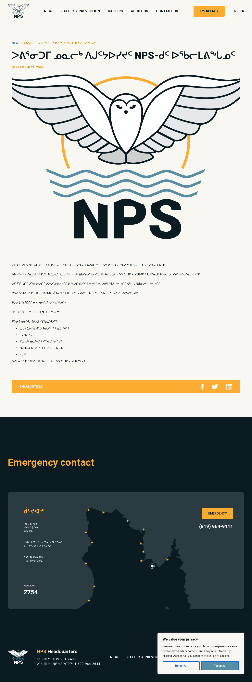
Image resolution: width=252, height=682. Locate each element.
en (234, 11)
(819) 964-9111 (216, 526)
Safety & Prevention (80, 11)
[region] (201, 653)
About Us (139, 11)
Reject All (181, 665)
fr (242, 11)
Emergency (209, 11)
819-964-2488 (64, 659)
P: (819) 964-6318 (33, 557)
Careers (115, 11)
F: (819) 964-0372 (33, 561)
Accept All (220, 665)
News (49, 11)
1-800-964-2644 (87, 664)
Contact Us (167, 11)
